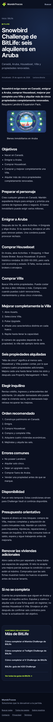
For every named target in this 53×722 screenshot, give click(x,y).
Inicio (4, 18)
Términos (28, 715)
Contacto (6, 715)
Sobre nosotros (38, 710)
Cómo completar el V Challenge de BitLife (26, 660)
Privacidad (16, 715)
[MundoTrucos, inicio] (13, 4)
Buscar (48, 4)
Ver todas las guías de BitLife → (18, 676)
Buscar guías (7, 710)
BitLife (10, 18)
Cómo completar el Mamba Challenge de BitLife (25, 643)
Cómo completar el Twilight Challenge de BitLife (25, 652)
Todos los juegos (22, 710)
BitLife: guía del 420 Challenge (20, 666)
